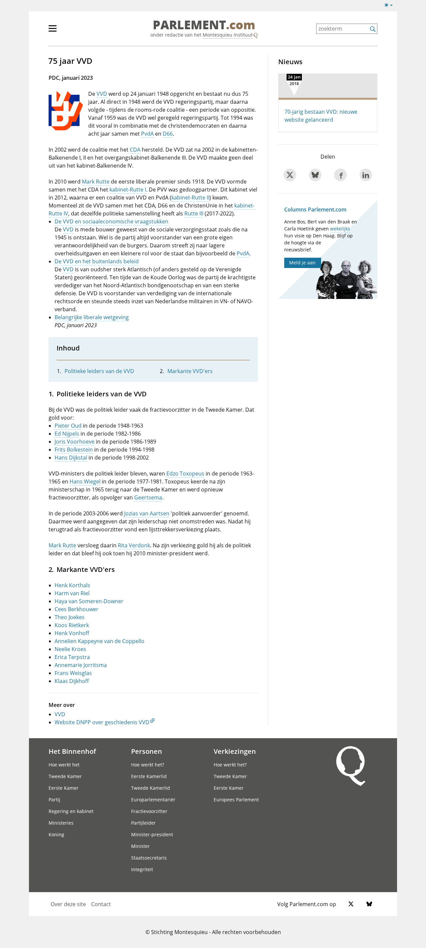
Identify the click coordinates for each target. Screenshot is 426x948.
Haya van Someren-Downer (89, 601)
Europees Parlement (236, 799)
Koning (56, 834)
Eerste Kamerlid (149, 776)
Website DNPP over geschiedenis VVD (102, 722)
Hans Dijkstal (71, 457)
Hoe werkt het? (147, 764)
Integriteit (142, 869)
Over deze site (68, 904)
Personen (146, 751)
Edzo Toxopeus (185, 473)
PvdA (147, 133)
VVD (102, 93)
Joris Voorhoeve (75, 441)
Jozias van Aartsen (146, 513)
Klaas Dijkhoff (72, 681)
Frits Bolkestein (74, 449)
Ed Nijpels (67, 433)
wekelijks (340, 228)
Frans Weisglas (73, 673)
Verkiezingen (235, 751)
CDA (135, 149)
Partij (54, 799)
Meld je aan (302, 262)
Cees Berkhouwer (77, 609)
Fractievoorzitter (149, 811)
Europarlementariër (153, 799)
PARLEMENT (204, 25)
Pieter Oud (68, 425)
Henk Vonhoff (72, 633)
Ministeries (61, 823)
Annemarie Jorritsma (81, 665)
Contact (101, 904)
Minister (140, 846)
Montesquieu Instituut (228, 35)
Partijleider (143, 823)
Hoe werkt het (64, 764)
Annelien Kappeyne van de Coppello (99, 641)
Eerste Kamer (64, 788)
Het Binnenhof (72, 751)
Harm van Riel (72, 593)
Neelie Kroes (70, 649)
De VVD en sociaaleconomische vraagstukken (111, 221)
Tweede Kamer (65, 776)
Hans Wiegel (85, 481)
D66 (168, 133)
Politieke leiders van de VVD (99, 371)
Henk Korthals (72, 585)
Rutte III (193, 213)
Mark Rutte (95, 181)
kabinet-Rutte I (127, 189)
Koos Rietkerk (72, 625)
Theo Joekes (70, 617)
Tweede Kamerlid (150, 788)
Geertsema (148, 497)
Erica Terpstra (72, 657)
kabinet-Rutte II (190, 197)
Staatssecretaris (149, 858)
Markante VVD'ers (190, 371)
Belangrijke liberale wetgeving (92, 317)
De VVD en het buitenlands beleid (97, 261)
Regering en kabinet (71, 811)
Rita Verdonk (134, 545)
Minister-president (152, 834)
